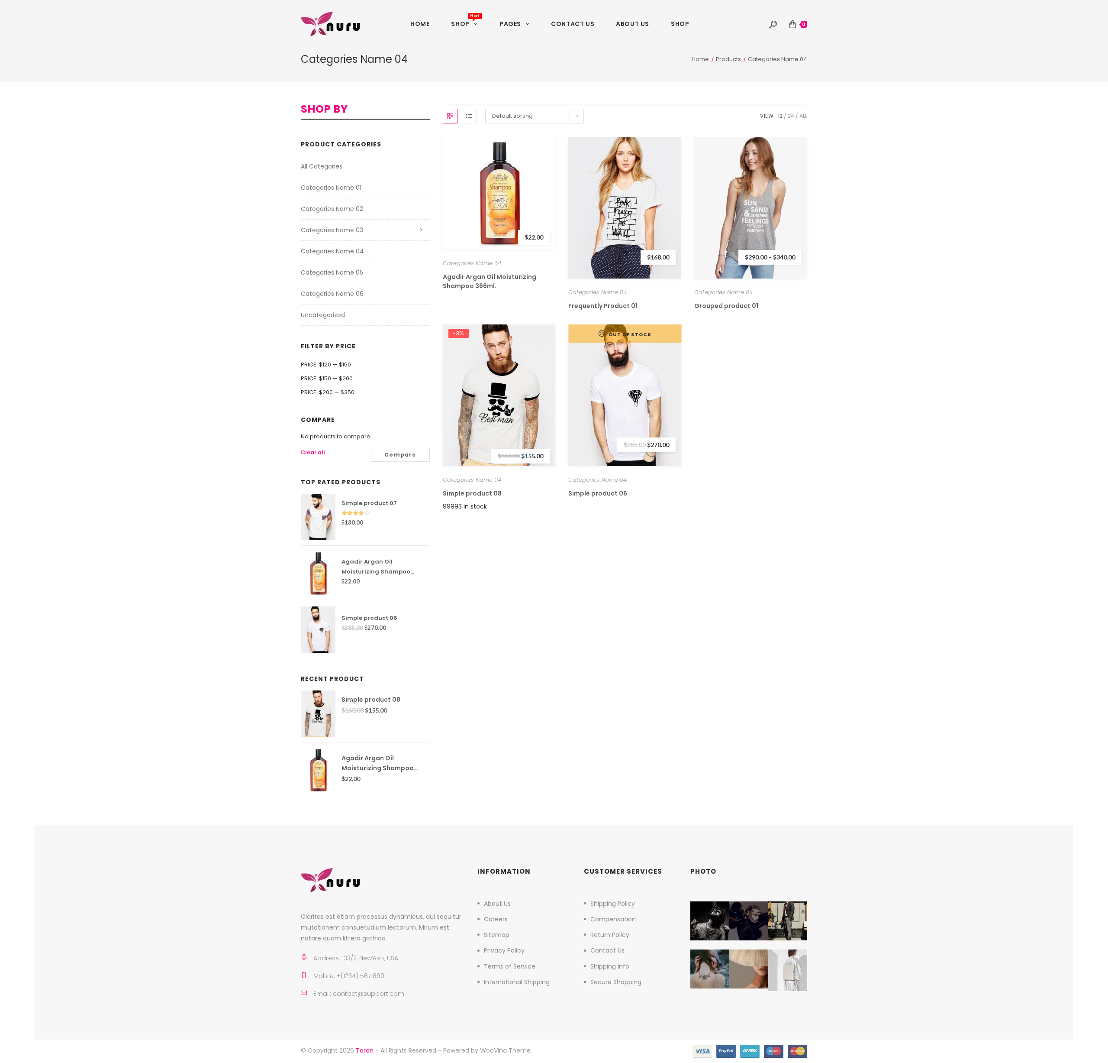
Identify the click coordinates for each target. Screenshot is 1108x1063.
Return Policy (609, 934)
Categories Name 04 (472, 263)
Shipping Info (609, 966)
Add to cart (499, 193)
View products (751, 207)
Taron (365, 1050)
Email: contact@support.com (358, 993)
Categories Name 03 (332, 230)
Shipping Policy (612, 903)
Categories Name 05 (332, 272)
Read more (624, 395)
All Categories (321, 166)
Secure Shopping (615, 982)
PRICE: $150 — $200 (327, 378)
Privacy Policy (504, 950)
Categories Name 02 (332, 208)
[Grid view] (450, 116)
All (803, 116)
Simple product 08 (472, 493)
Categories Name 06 (332, 293)
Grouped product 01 (726, 305)
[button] (456, 186)
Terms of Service (509, 966)
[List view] (469, 116)
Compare (400, 454)
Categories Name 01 (331, 187)
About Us (497, 903)
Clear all (313, 452)
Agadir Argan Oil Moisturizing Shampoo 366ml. (489, 281)
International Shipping (517, 982)
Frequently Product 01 (603, 305)
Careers (496, 919)
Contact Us (607, 950)
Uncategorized (323, 315)
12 (780, 116)
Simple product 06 (597, 493)
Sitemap (496, 934)
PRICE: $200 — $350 (327, 392)
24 (791, 116)
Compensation (613, 919)
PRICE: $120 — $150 (326, 364)
